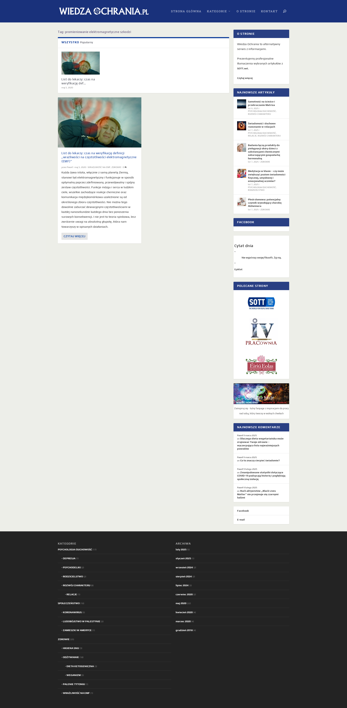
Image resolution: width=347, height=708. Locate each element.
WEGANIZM (74, 675)
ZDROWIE (116, 167)
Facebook (243, 510)
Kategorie (217, 11)
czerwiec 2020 (184, 594)
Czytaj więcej (74, 236)
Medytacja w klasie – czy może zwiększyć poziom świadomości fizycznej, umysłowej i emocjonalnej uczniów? (266, 176)
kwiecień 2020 (184, 612)
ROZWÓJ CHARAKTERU (259, 114)
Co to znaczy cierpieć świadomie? (260, 460)
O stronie (246, 11)
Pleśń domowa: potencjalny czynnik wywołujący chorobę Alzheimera (265, 202)
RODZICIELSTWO (256, 190)
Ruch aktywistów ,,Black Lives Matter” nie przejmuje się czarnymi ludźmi (258, 494)
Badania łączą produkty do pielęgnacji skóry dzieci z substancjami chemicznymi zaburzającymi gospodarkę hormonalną (264, 152)
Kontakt (269, 11)
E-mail (241, 519)
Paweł (70, 167)
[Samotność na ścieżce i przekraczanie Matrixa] (241, 103)
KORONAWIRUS (72, 612)
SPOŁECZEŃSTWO (69, 603)
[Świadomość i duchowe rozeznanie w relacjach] (241, 125)
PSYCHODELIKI (72, 567)
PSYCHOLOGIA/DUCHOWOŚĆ (262, 111)
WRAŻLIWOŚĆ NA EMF (99, 167)
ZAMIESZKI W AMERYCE (77, 630)
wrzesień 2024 (184, 567)
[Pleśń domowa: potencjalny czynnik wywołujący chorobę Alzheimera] (241, 201)
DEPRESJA (69, 558)
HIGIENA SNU (71, 648)
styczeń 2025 (183, 558)
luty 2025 (181, 549)
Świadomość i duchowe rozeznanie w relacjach (262, 125)
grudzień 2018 (184, 630)
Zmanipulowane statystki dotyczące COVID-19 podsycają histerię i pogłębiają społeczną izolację (261, 476)
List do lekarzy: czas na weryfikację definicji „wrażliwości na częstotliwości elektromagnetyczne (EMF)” (99, 157)
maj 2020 (181, 603)
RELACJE (252, 135)
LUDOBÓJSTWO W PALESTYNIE (81, 621)
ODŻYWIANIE (71, 657)
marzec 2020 (183, 621)
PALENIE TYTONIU (74, 684)
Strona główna (186, 11)
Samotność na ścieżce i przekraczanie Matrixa (261, 103)
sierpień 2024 (184, 576)
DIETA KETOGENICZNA (80, 666)
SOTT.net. (243, 68)
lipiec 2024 (182, 585)
